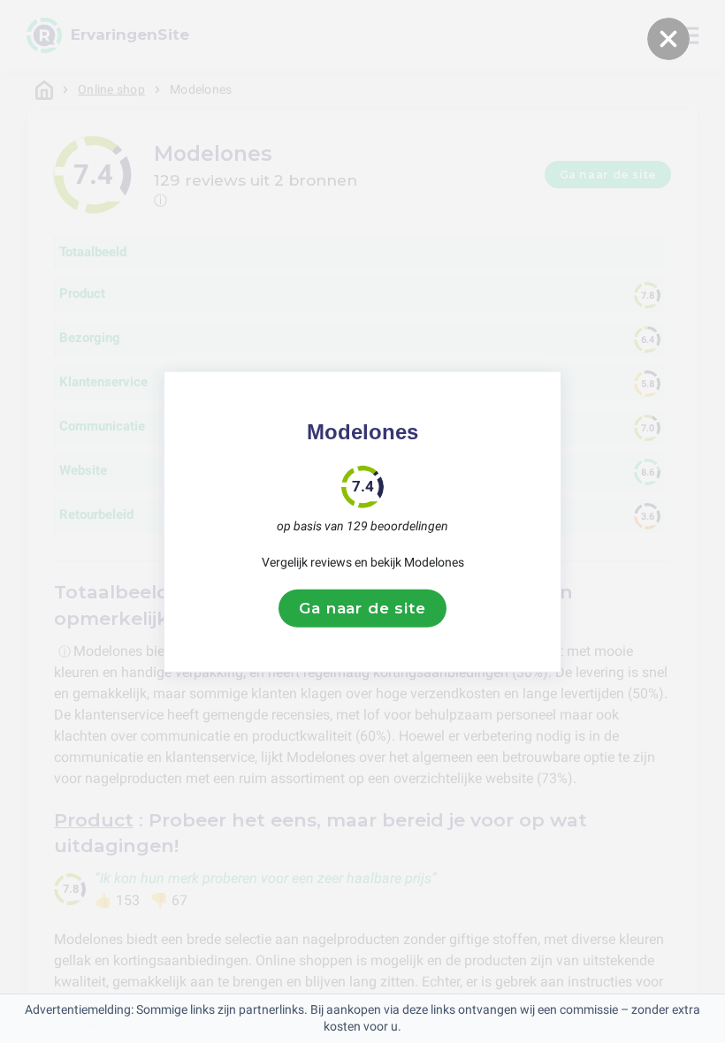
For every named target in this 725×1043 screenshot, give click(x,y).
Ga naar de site (362, 608)
